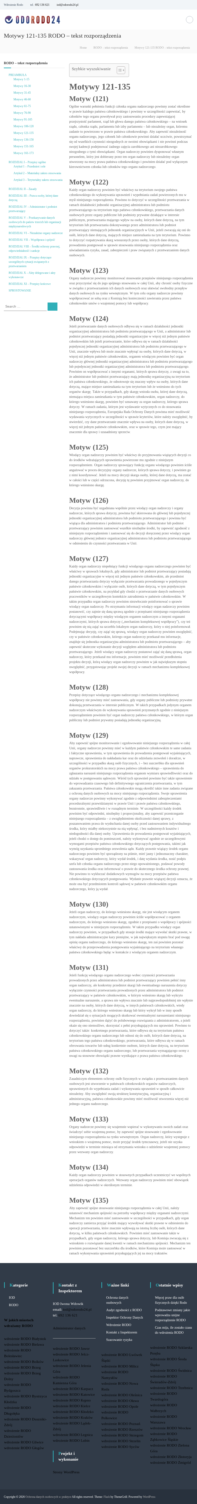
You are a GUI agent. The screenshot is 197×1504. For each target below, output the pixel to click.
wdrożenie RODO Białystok (25, 1339)
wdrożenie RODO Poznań (120, 1424)
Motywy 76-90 (22, 112)
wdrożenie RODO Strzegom (122, 1435)
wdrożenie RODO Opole (119, 1406)
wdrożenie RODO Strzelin (121, 1441)
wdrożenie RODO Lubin (71, 1440)
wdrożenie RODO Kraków (73, 1417)
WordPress (149, 1496)
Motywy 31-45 (22, 92)
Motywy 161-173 (23, 153)
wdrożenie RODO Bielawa (24, 1344)
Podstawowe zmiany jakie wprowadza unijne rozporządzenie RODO (172, 1315)
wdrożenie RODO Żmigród (170, 1462)
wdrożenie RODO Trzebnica (171, 1388)
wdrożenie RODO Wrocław (170, 1428)
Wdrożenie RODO (118, 1325)
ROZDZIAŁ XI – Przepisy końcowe (30, 284)
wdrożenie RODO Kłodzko (73, 1412)
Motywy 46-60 (22, 99)
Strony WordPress (66, 1472)
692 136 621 (42, 4)
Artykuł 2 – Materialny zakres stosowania (37, 173)
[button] (118, 70)
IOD (12, 1297)
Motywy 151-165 (23, 146)
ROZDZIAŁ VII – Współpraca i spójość (32, 239)
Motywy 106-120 (23, 126)
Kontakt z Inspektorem (121, 1332)
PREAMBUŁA (18, 75)
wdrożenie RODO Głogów (24, 1448)
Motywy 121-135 (23, 133)
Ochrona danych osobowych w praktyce (48, 1496)
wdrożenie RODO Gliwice (23, 1442)
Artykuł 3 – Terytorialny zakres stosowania (37, 180)
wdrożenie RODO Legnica (73, 1435)
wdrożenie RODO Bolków (24, 1362)
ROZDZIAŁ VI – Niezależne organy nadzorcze (36, 233)
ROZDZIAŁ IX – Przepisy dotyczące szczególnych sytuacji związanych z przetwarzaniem (30, 262)
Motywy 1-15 (21, 79)
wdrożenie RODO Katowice (74, 1394)
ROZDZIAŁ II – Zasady (23, 189)
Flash (107, 1496)
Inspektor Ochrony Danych (124, 1317)
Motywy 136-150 (23, 139)
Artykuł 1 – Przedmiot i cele (29, 166)
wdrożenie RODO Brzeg (22, 1367)
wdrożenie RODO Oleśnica (121, 1395)
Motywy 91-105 (22, 119)
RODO (13, 1305)
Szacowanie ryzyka (119, 1340)
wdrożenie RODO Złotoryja (171, 1457)
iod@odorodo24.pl (67, 4)
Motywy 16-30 (22, 86)
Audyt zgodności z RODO (124, 1310)
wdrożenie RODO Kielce (71, 1406)
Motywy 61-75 (22, 106)
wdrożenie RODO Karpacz (73, 1389)
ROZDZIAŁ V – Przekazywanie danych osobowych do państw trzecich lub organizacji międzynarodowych (35, 222)
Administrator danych (69, 1328)
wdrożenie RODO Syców (120, 1447)
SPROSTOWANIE (20, 290)
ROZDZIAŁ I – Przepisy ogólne (27, 162)
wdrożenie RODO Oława (120, 1401)
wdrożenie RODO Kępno (72, 1400)
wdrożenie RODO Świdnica (171, 1370)
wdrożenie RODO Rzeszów (122, 1429)
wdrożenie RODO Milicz (120, 1366)
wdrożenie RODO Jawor (71, 1348)
